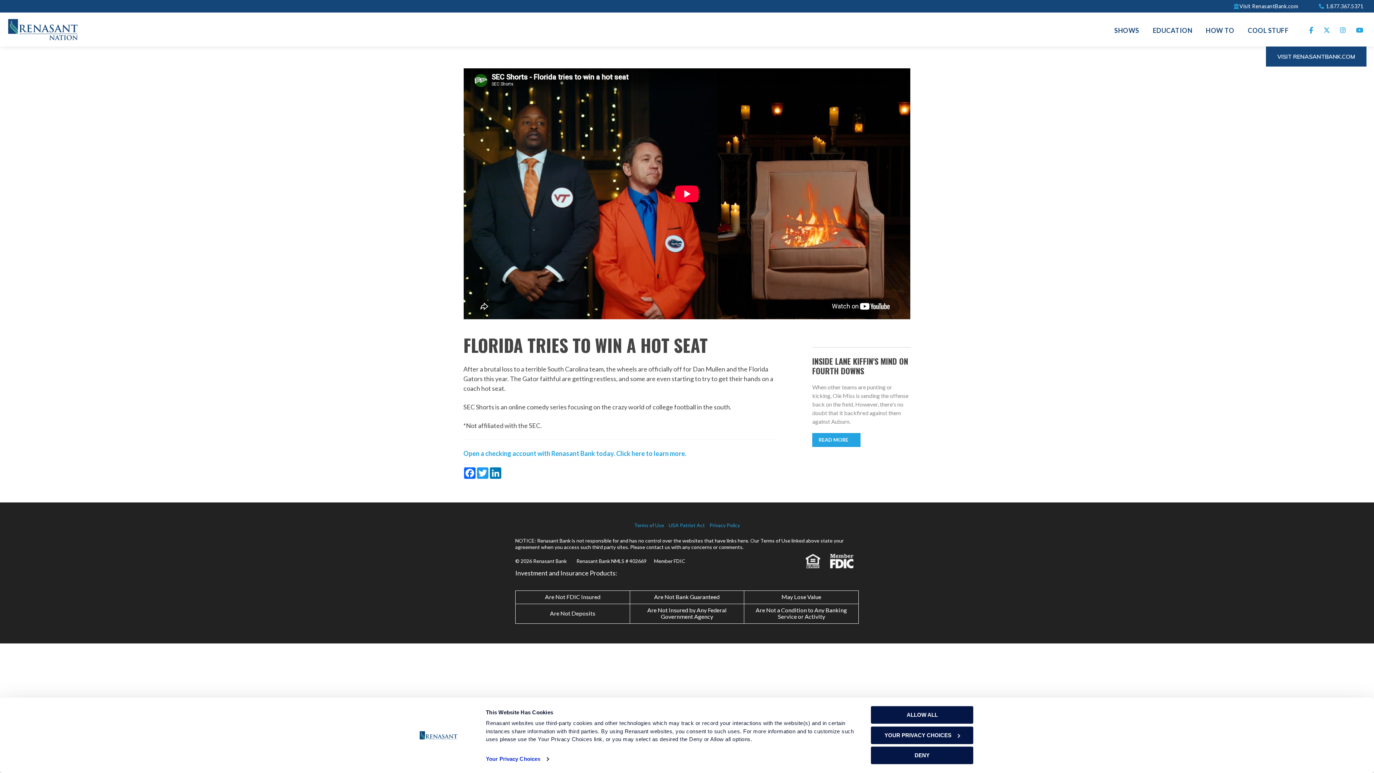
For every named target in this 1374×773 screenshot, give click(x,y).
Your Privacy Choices (513, 759)
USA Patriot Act (687, 525)
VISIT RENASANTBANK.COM (1316, 56)
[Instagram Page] (1343, 30)
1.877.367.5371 (1344, 6)
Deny (922, 755)
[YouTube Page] (1360, 30)
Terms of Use (649, 525)
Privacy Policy (725, 525)
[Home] (43, 29)
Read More (833, 440)
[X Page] (1327, 30)
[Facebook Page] (1311, 30)
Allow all (922, 715)
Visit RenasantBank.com (1268, 6)
